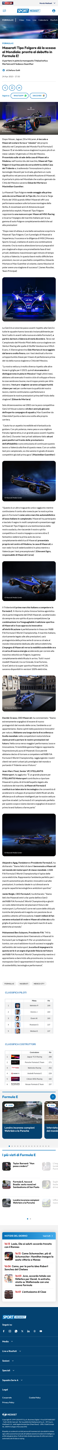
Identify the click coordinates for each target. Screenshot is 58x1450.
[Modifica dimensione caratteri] (19, 88)
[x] (22, 1331)
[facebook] (3, 1331)
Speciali (6, 1370)
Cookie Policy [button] (35, 1397)
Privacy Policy (8, 1402)
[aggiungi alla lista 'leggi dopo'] (12, 88)
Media (5, 1341)
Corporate (7, 1397)
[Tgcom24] (7, 3)
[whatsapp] (16, 1331)
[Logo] (29, 11)
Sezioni (5, 1360)
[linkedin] (28, 1331)
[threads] (34, 1331)
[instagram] (9, 1331)
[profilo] (54, 11)
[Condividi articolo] (5, 88)
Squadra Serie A (10, 1380)
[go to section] (53, 1097)
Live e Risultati (9, 1351)
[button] (29, 11)
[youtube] (40, 1331)
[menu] (4, 11)
